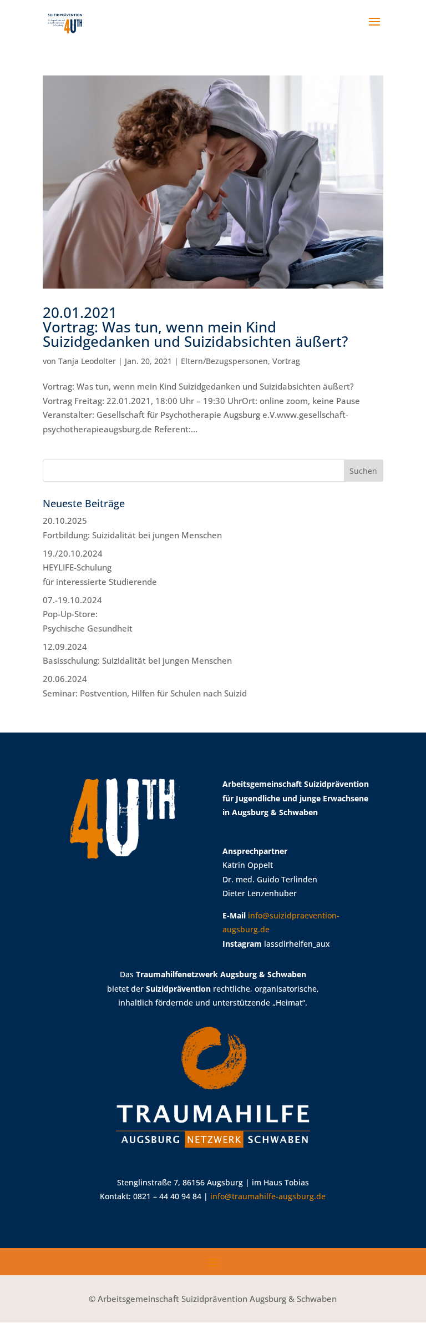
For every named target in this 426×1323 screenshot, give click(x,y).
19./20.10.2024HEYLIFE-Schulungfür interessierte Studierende (100, 567)
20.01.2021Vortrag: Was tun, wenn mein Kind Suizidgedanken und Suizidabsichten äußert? (195, 326)
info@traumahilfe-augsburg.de (268, 1196)
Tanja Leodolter (87, 361)
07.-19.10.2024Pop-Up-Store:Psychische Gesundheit (88, 614)
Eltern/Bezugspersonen (224, 361)
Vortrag (286, 361)
